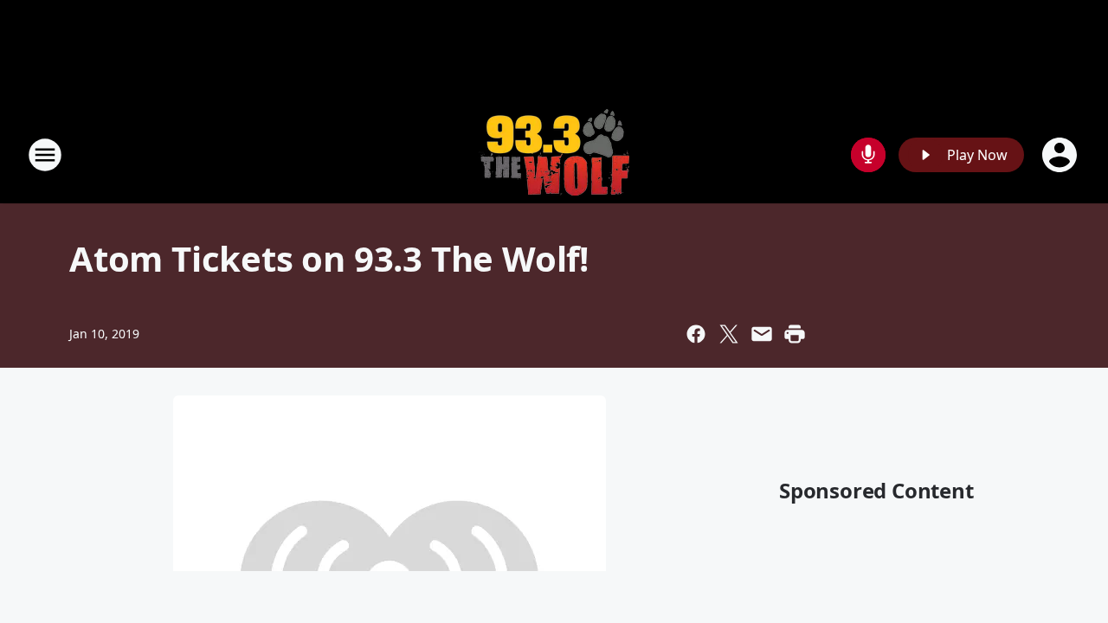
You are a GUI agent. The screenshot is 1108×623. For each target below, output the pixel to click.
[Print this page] (795, 334)
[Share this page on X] (729, 334)
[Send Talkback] (868, 155)
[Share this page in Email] (762, 334)
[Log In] (1061, 155)
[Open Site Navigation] (45, 155)
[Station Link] (554, 154)
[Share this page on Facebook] (696, 334)
